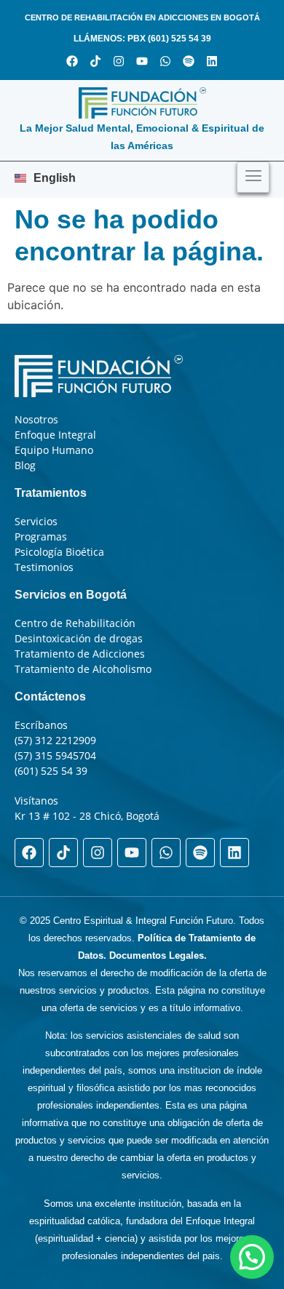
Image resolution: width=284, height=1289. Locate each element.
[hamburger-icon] (253, 177)
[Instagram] (118, 61)
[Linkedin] (212, 61)
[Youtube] (142, 61)
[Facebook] (72, 61)
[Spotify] (188, 61)
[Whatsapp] (165, 61)
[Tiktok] (95, 61)
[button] (252, 1257)
